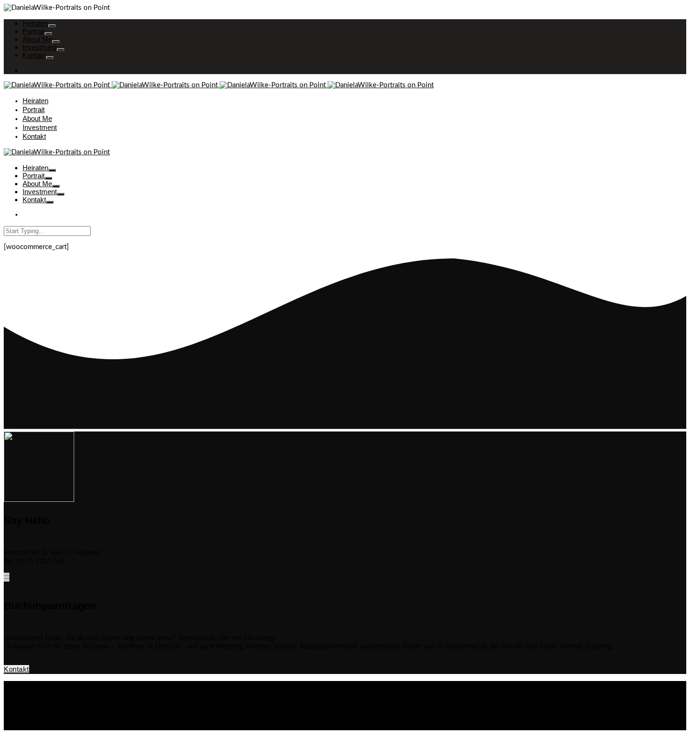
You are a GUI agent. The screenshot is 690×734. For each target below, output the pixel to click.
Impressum (39, 701)
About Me (37, 39)
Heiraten (35, 23)
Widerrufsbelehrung (53, 710)
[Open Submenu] (52, 25)
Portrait (34, 31)
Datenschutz (42, 693)
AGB (30, 685)
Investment (40, 47)
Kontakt (34, 55)
